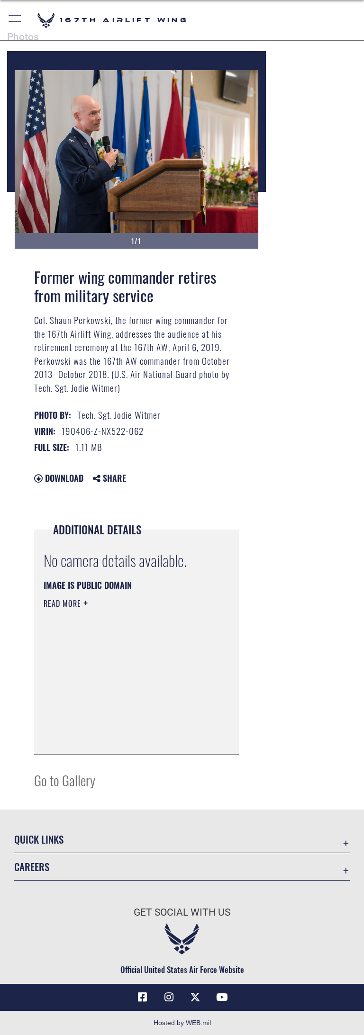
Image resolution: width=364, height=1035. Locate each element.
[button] (15, 20)
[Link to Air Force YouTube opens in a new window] (222, 997)
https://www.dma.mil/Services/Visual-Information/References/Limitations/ (128, 697)
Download (63, 478)
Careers (31, 866)
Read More (63, 603)
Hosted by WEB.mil (182, 1022)
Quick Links (39, 839)
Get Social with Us (182, 912)
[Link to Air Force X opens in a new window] (195, 997)
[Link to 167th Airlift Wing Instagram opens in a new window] (169, 997)
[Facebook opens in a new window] (142, 997)
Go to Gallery (64, 780)
